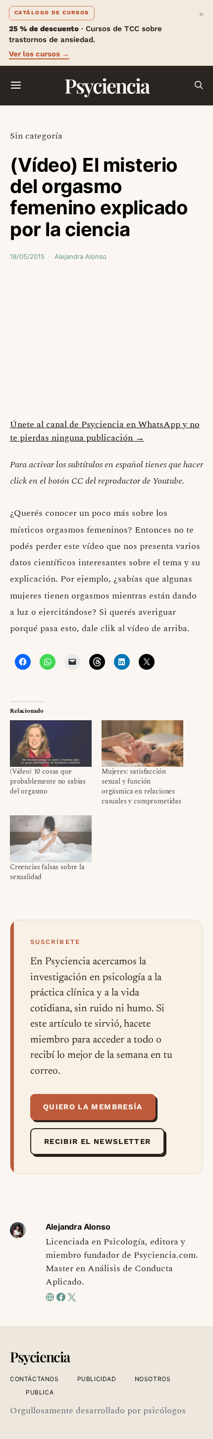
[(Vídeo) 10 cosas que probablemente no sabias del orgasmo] (51, 743)
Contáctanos (34, 1379)
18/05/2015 (27, 256)
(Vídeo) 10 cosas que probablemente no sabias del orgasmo (48, 781)
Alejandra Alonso (80, 256)
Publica (39, 1392)
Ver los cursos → (39, 54)
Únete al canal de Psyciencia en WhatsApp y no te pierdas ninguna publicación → (105, 431)
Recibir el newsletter (97, 1141)
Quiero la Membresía (93, 1106)
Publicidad (96, 1379)
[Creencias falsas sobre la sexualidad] (51, 838)
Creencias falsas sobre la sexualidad (47, 872)
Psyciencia (106, 85)
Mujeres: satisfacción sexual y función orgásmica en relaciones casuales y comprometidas (141, 786)
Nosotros (153, 1379)
